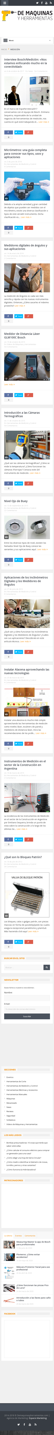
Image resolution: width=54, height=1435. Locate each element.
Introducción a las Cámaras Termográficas (22, 414)
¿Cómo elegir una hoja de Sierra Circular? (23, 1158)
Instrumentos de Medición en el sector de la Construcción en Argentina (25, 764)
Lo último (8, 1236)
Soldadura (10, 1120)
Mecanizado (11, 1103)
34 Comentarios (10, 866)
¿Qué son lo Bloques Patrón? (23, 857)
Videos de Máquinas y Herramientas (21, 344)
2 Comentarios (10, 258)
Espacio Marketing (38, 1418)
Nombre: (8, 992)
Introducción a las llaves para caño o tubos (33, 1299)
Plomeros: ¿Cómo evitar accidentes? (28, 1255)
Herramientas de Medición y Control (21, 164)
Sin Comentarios (41, 71)
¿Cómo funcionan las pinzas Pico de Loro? (32, 1286)
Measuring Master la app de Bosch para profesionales (33, 1243)
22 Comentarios (10, 510)
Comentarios (30, 1236)
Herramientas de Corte (16, 1081)
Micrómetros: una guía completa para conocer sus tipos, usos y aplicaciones (25, 153)
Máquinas (10, 1098)
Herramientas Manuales (16, 1094)
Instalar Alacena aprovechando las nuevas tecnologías (26, 671)
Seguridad (10, 1115)
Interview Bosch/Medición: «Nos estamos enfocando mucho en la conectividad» (25, 63)
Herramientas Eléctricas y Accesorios (22, 1090)
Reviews (9, 1111)
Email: (7, 1004)
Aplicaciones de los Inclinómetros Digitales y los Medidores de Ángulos (26, 581)
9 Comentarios (10, 594)
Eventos (9, 1077)
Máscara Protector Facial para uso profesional (33, 1268)
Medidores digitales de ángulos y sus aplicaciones (25, 247)
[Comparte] (8, 132)
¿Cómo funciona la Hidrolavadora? (21, 1169)
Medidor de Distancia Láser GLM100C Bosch (22, 335)
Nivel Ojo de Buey (16, 501)
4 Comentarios (10, 166)
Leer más (43, 122)
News (30, 71)
